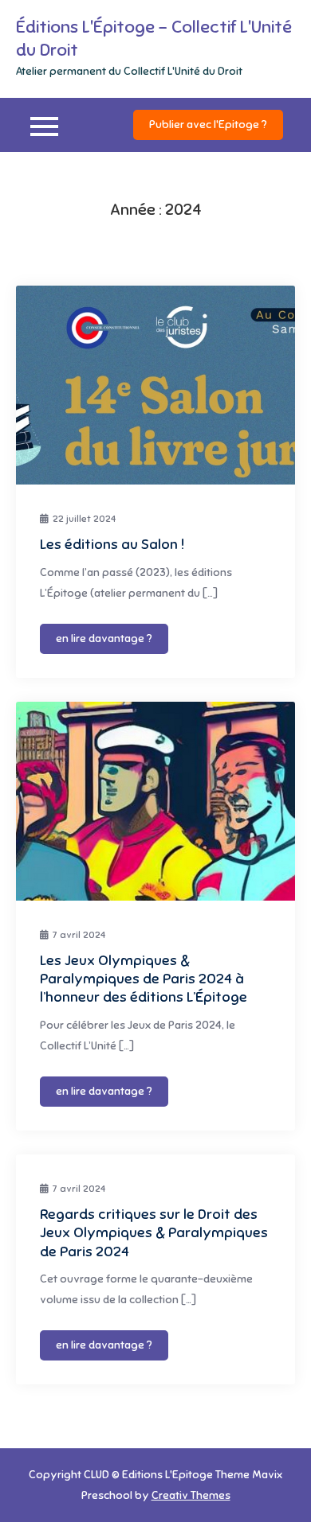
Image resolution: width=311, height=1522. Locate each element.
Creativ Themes (191, 1495)
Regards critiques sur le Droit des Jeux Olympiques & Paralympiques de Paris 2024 (154, 1232)
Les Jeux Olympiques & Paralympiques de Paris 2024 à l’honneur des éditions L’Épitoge (143, 979)
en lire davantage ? (104, 638)
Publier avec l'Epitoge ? (208, 124)
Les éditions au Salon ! (112, 544)
